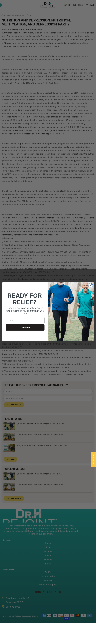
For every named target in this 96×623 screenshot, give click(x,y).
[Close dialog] (91, 285)
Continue (25, 327)
